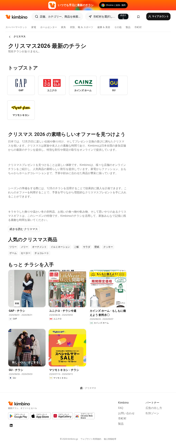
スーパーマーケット (16, 27)
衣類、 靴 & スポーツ (81, 27)
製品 (128, 27)
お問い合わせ (126, 413)
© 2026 (69, 438)
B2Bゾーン (152, 413)
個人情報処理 (110, 438)
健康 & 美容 (103, 27)
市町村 (138, 27)
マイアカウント (160, 16)
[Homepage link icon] (81, 388)
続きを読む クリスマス (24, 229)
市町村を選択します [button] (104, 16)
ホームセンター (48, 27)
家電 (33, 27)
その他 (118, 27)
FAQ (120, 408)
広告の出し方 (154, 408)
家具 (63, 27)
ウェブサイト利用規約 (91, 438)
